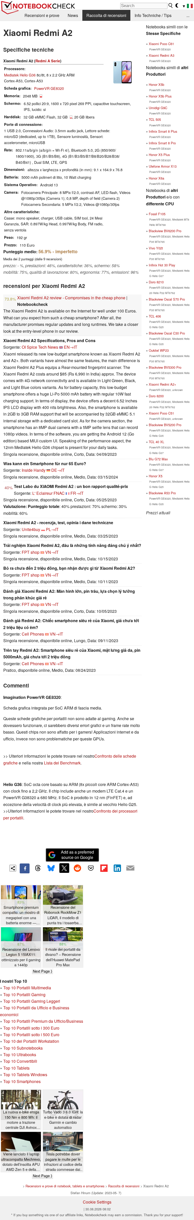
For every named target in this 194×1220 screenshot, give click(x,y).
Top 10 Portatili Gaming (24, 994)
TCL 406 (155, 316)
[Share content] (12, 868)
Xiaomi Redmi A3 (161, 55)
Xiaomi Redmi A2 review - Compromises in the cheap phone (71, 298)
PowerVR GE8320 (49, 88)
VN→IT (52, 552)
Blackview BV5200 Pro (165, 424)
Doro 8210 (156, 282)
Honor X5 (155, 476)
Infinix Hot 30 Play (162, 265)
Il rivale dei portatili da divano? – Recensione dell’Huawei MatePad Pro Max (63, 957)
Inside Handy (33, 470)
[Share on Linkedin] (117, 868)
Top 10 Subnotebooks (23, 1048)
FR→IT (77, 493)
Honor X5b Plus (160, 96)
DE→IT (58, 470)
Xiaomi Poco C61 (161, 43)
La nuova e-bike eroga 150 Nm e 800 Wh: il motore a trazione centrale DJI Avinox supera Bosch (21, 1119)
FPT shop (30, 552)
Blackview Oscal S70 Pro (167, 299)
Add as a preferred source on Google (77, 854)
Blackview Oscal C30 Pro (167, 333)
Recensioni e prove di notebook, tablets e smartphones (65, 1186)
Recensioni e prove (42, 15)
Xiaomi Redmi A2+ (162, 384)
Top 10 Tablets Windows (25, 1074)
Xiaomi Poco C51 (161, 413)
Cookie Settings (97, 1202)
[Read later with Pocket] (90, 868)
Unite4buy (31, 529)
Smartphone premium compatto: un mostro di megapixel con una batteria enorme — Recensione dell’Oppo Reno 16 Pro (21, 915)
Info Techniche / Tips (153, 15)
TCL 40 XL (156, 441)
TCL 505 (155, 119)
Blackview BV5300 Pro (165, 367)
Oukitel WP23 (159, 350)
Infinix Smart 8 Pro (162, 143)
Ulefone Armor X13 (163, 166)
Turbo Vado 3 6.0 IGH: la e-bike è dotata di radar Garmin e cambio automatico (63, 1119)
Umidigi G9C (158, 107)
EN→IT (70, 347)
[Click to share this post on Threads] (38, 868)
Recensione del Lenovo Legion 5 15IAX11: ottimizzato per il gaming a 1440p (21, 957)
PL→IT (52, 529)
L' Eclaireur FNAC (48, 493)
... (187, 15)
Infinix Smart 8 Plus (163, 131)
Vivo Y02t (156, 248)
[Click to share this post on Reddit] (77, 868)
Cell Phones (33, 634)
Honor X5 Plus (159, 154)
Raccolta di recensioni (106, 15)
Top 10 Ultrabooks (19, 1054)
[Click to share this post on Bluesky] (51, 868)
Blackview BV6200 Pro (165, 230)
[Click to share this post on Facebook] (24, 868)
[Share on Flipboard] (104, 868)
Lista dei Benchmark (62, 763)
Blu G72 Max (158, 459)
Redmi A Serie (47, 60)
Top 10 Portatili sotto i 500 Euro (31, 1034)
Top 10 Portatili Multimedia (27, 988)
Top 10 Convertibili (20, 1061)
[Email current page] (130, 868)
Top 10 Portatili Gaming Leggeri (31, 1001)
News (73, 15)
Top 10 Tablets (16, 1068)
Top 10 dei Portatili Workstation (31, 1041)
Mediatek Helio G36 (20, 74)
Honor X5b (156, 84)
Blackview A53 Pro (162, 492)
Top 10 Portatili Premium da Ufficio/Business (43, 1021)
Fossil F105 (157, 213)
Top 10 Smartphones (22, 1081)
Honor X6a (156, 178)
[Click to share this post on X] (64, 868)
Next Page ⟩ (42, 971)
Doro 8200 (156, 395)
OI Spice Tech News (40, 347)
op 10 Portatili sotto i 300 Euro (32, 1028)
